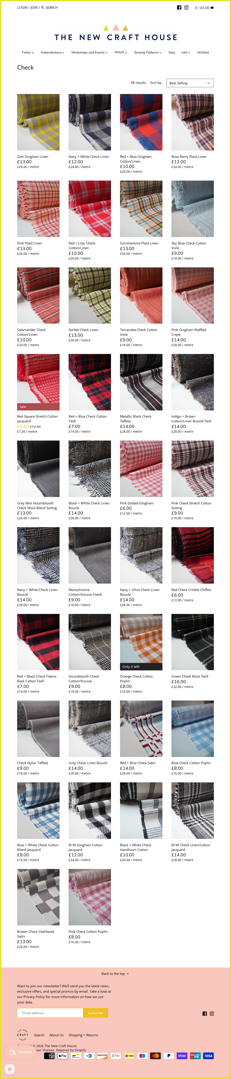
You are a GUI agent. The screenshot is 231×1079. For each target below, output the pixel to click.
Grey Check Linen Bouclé (88, 763)
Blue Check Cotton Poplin (191, 763)
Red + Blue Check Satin (137, 763)
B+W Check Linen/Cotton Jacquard (190, 847)
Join (34, 7)
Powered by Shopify (71, 1050)
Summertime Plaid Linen (139, 243)
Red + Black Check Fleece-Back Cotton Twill (37, 678)
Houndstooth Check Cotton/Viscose (84, 678)
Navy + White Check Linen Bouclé (37, 592)
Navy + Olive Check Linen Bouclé (139, 592)
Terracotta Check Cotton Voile (138, 332)
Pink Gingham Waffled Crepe (188, 332)
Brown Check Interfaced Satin (35, 933)
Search (39, 1035)
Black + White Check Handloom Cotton (135, 847)
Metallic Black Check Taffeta (135, 418)
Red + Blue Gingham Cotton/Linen (136, 158)
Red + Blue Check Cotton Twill (88, 418)
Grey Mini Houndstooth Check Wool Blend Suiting (37, 505)
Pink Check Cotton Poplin (88, 931)
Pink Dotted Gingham (136, 503)
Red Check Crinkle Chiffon (191, 589)
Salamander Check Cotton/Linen (31, 332)
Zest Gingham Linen (32, 156)
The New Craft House (60, 1046)
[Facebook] (179, 7)
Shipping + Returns (83, 1035)
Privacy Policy (34, 996)
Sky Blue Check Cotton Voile (188, 245)
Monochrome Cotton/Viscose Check (85, 592)
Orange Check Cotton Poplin (136, 678)
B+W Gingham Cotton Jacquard (85, 847)
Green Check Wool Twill (189, 676)
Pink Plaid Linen (29, 243)
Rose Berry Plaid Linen (188, 156)
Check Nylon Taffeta (32, 763)
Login (22, 7)
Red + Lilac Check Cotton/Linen (82, 245)
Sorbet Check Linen (83, 329)
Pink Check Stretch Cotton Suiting (191, 505)
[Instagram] (186, 7)
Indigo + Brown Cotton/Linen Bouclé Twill (191, 418)
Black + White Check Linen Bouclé (89, 505)
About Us (56, 1035)
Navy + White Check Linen (89, 156)
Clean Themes (43, 1050)
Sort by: (156, 83)
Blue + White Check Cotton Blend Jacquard (37, 847)
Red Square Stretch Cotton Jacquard (37, 418)
